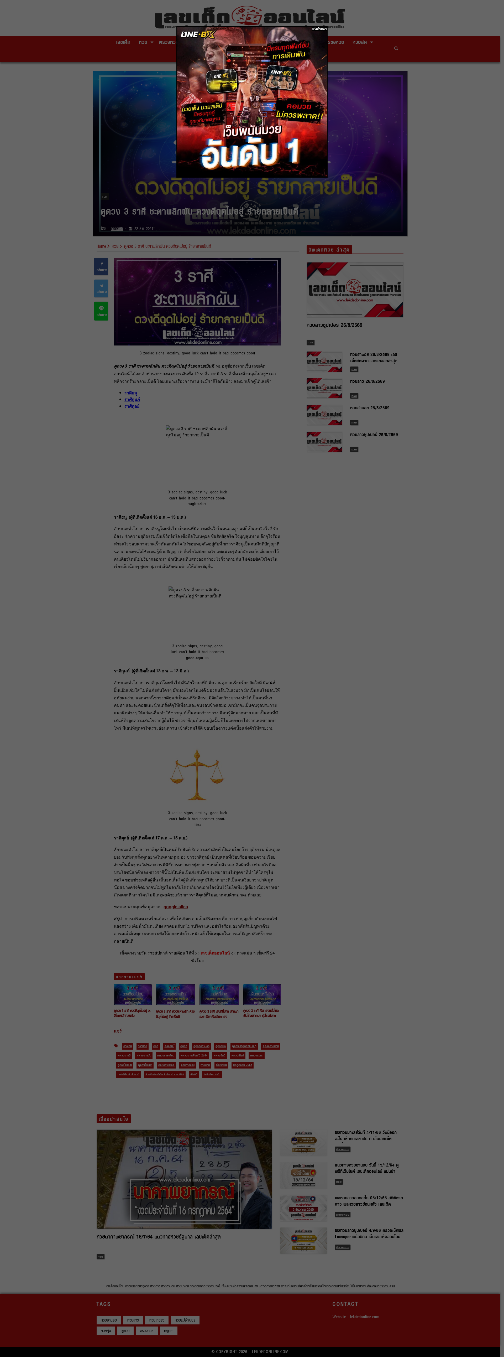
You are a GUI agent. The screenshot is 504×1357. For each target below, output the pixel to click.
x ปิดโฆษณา (319, 28)
